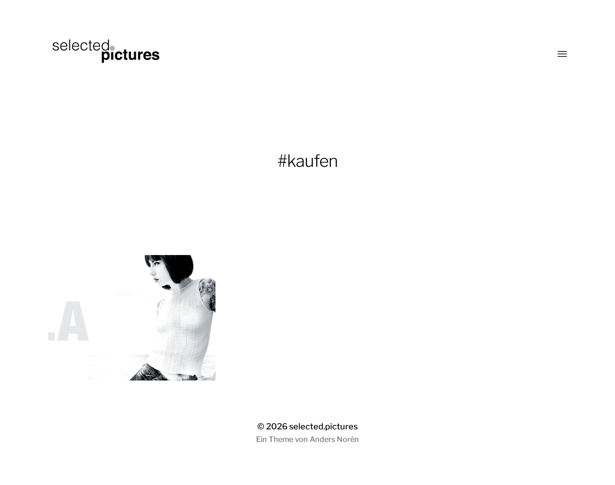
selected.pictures (323, 426)
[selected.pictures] (290, 54)
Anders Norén (334, 439)
